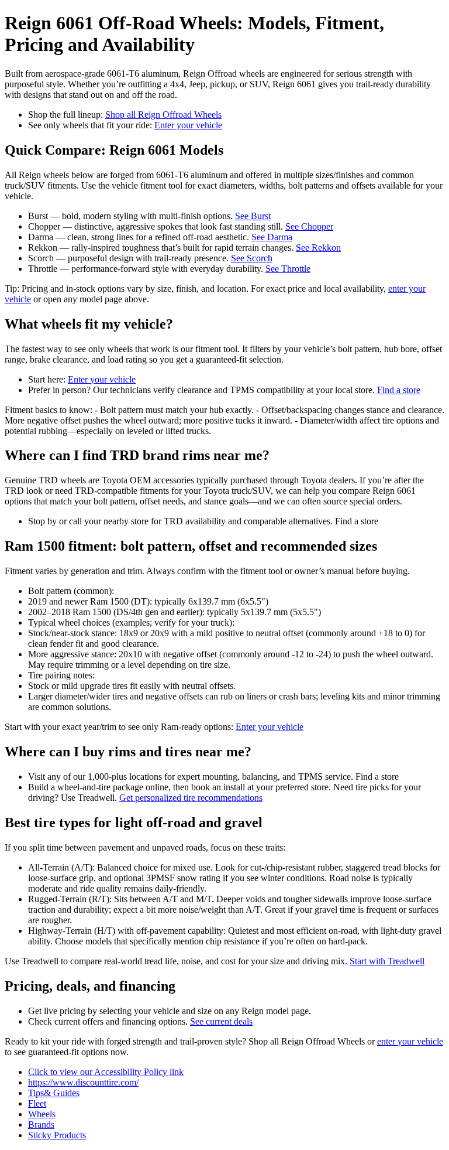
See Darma (271, 237)
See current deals (221, 1021)
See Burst (253, 216)
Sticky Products (57, 1135)
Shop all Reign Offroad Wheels (163, 115)
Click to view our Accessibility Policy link (106, 1072)
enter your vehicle (410, 1041)
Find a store (398, 390)
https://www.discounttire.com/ (83, 1082)
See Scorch (251, 258)
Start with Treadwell (387, 961)
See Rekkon (318, 247)
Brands (41, 1124)
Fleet (37, 1103)
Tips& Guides (54, 1093)
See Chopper (309, 226)
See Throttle (287, 269)
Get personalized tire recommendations (191, 798)
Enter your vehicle (188, 125)
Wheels (42, 1114)
